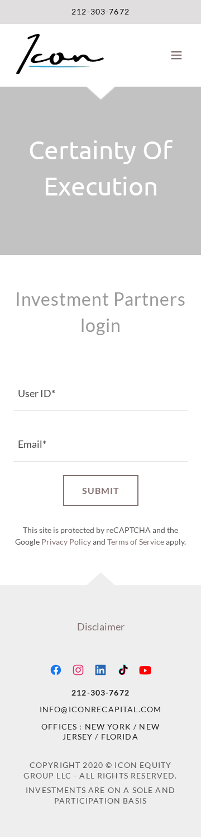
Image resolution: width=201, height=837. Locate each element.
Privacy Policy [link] (66, 541)
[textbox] (100, 392)
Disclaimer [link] (101, 626)
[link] (59, 55)
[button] (176, 55)
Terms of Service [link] (135, 541)
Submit (100, 490)
